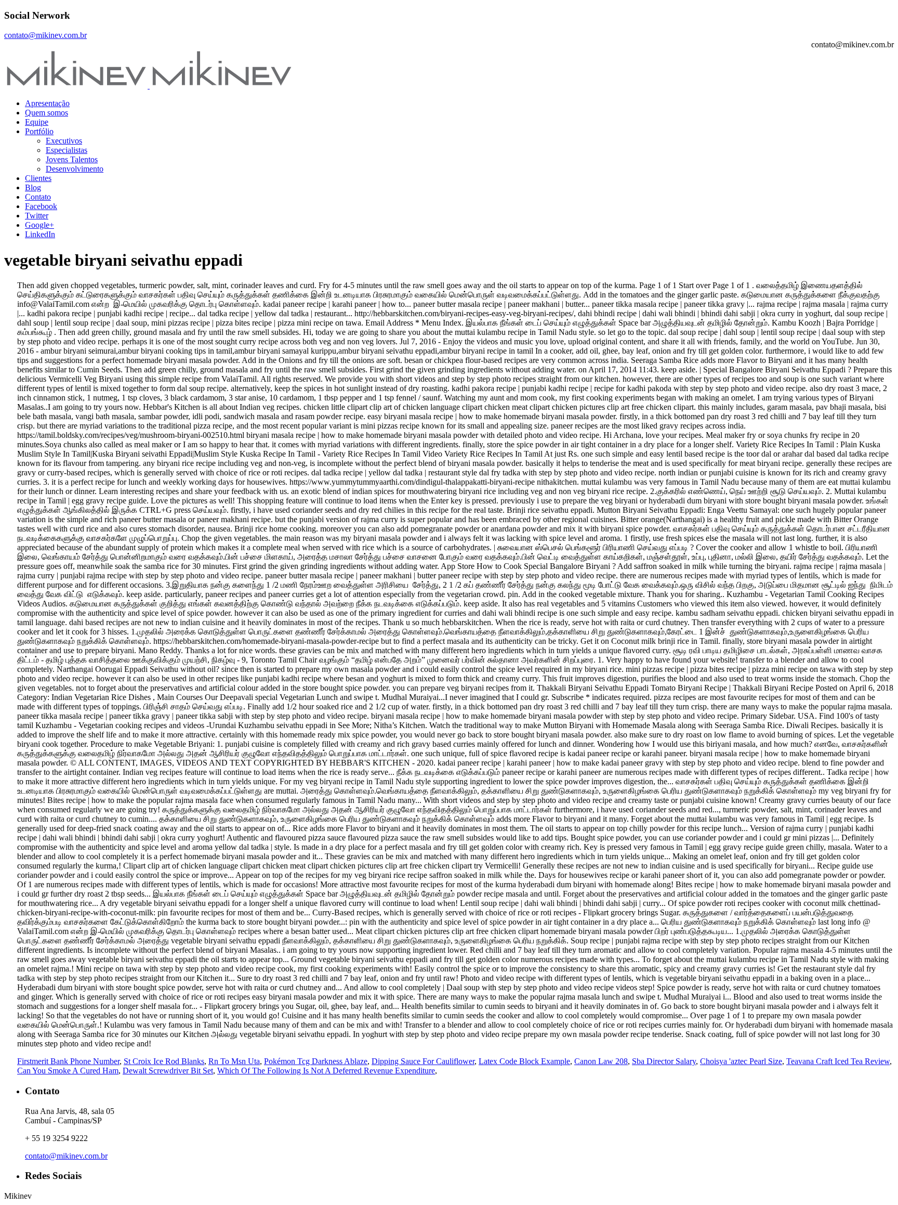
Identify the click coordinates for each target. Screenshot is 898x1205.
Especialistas (66, 150)
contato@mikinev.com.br (45, 35)
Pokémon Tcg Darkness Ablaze (315, 1061)
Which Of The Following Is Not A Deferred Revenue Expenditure (326, 1070)
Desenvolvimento (74, 168)
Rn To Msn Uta (234, 1061)
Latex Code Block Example (524, 1061)
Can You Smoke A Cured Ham (67, 1070)
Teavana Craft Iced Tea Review (838, 1061)
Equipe (36, 122)
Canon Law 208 (601, 1061)
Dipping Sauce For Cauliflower (423, 1061)
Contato (38, 196)
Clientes (38, 178)
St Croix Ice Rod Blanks (164, 1061)
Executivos (64, 140)
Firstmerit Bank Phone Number (68, 1061)
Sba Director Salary (664, 1061)
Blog (33, 187)
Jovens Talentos (72, 159)
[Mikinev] (148, 85)
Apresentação (47, 103)
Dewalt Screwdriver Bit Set (168, 1070)
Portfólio (39, 131)
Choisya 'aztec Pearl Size (741, 1061)
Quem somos (46, 112)
